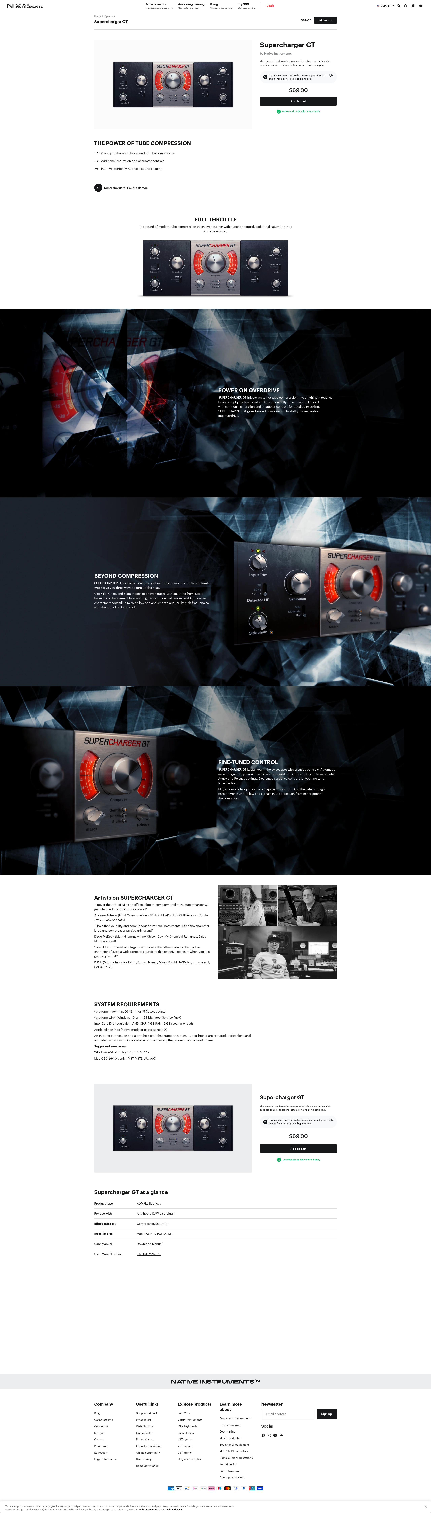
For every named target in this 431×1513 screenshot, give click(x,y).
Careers (99, 1439)
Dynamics (109, 16)
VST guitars (185, 1446)
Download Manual (149, 1243)
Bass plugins (186, 1432)
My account (143, 1419)
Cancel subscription (149, 1446)
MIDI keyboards (187, 1426)
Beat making (227, 1431)
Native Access (145, 1439)
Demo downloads (147, 1465)
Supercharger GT (111, 22)
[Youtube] (275, 1435)
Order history (144, 1426)
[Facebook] (263, 1435)
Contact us (101, 1426)
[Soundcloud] (281, 1435)
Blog (97, 1413)
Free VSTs (184, 1413)
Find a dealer (144, 1432)
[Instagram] (269, 1435)
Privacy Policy (174, 1509)
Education (100, 1452)
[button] (121, 188)
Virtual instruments (190, 1419)
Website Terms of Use (150, 1509)
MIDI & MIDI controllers (234, 1451)
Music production (231, 1438)
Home (97, 16)
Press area (100, 1446)
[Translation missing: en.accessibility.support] (405, 5)
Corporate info (103, 1419)
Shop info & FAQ (146, 1413)
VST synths (185, 1439)
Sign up (326, 1413)
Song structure (229, 1471)
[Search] (398, 5)
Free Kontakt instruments (236, 1418)
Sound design (228, 1464)
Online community (148, 1452)
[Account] (413, 5)
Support (99, 1432)
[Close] (425, 1507)
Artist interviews (230, 1425)
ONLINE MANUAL (149, 1253)
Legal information (105, 1459)
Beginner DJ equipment (234, 1444)
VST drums (185, 1452)
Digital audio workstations (236, 1457)
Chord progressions (232, 1477)
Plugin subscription (190, 1459)
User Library (143, 1459)
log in (300, 79)
